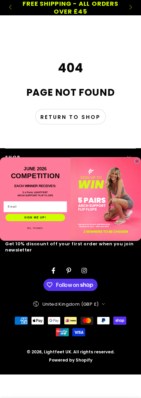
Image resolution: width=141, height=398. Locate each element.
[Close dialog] (137, 161)
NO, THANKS (35, 228)
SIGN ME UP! (35, 217)
